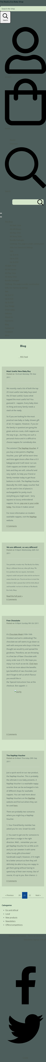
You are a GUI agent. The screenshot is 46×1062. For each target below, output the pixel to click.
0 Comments (12, 526)
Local (8, 914)
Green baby (10, 309)
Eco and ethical (12, 910)
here (15, 805)
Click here (33, 663)
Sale (11, 251)
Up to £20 (14, 258)
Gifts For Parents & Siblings (21, 247)
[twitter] (25, 1048)
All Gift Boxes (15, 229)
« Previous (9, 895)
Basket (12, 140)
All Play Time (15, 232)
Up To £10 (14, 254)
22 (30, 895)
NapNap (33, 516)
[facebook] (25, 1006)
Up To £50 (14, 262)
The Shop (9, 221)
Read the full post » (15, 596)
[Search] (40, 202)
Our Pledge (9, 306)
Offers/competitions (14, 925)
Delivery (8, 313)
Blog (7, 324)
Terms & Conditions (36, 936)
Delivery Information (17, 936)
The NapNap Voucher (27, 448)
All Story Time (16, 236)
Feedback (9, 331)
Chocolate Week (16, 634)
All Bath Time (15, 225)
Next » (38, 895)
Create (25, 1058)
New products (11, 917)
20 (19, 895)
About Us (9, 317)
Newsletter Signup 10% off (35, 939)
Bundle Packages (17, 240)
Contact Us (9, 328)
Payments (9, 320)
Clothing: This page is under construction (27, 243)
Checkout (14, 143)
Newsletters (10, 921)
